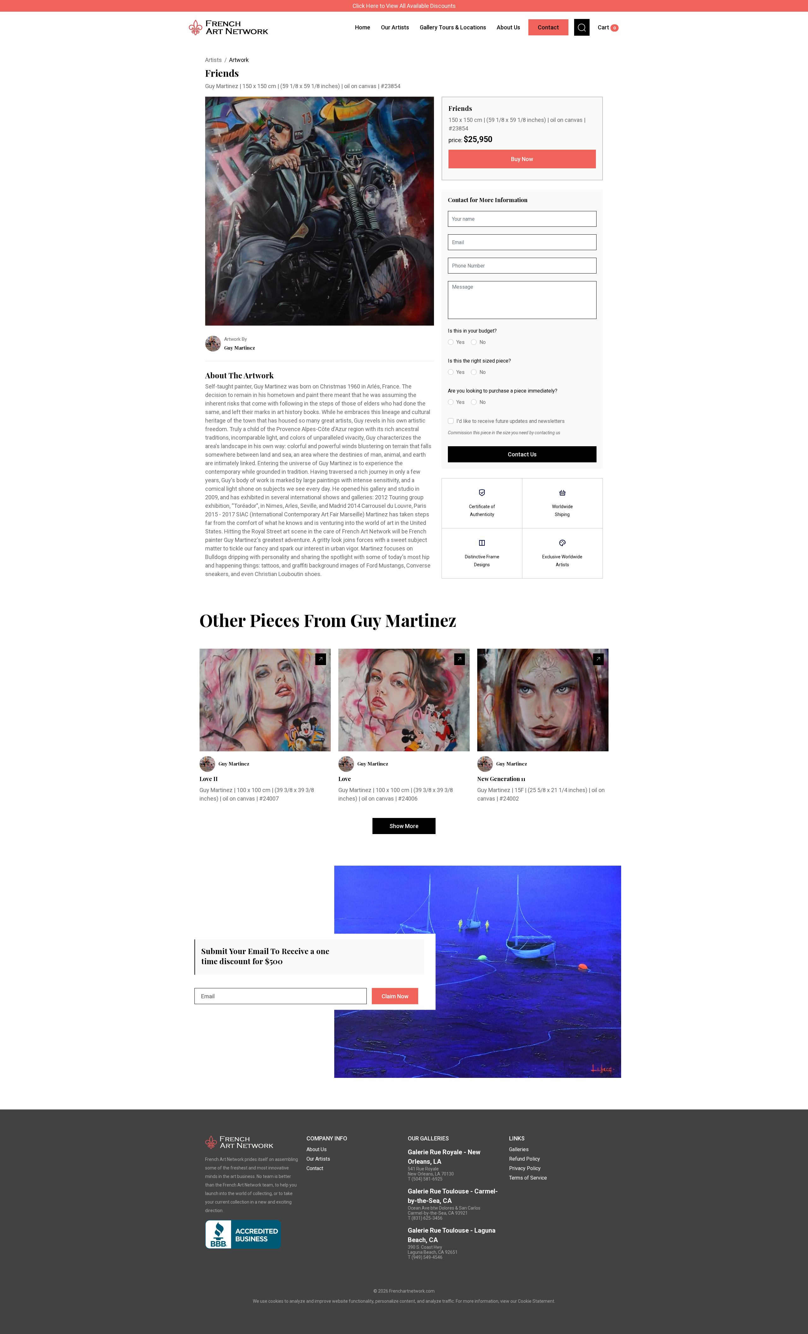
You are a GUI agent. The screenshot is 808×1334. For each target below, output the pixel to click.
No (482, 342)
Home (362, 27)
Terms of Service (528, 1178)
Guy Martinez (222, 86)
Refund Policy (524, 1159)
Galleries (519, 1149)
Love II (208, 779)
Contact (548, 27)
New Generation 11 (501, 779)
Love (344, 779)
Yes (460, 342)
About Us (508, 27)
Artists (213, 60)
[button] (582, 27)
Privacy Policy (525, 1168)
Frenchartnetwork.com (412, 1291)
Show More (404, 826)
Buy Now (522, 159)
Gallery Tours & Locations (453, 27)
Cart (607, 27)
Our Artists (395, 27)
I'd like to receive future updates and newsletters (510, 421)
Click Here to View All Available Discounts (404, 6)
